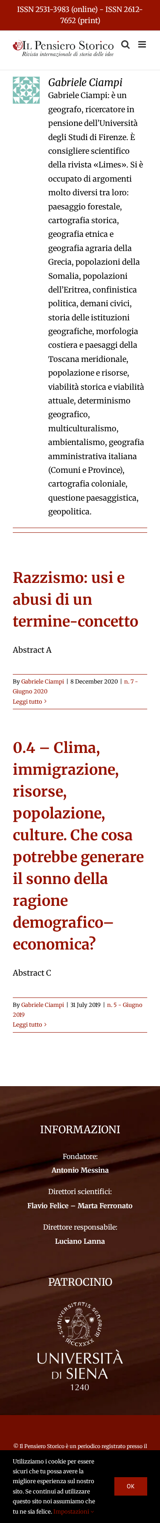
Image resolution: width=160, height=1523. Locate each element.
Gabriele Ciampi (42, 681)
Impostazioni (71, 1511)
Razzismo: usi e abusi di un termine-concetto (75, 599)
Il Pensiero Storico (43, 1446)
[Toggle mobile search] (125, 44)
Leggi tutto (27, 701)
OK (131, 1486)
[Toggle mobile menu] (142, 44)
